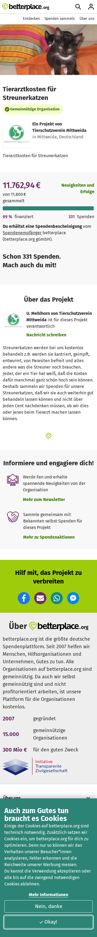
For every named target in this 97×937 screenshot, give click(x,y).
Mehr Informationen (48, 894)
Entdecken (31, 18)
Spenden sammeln (59, 18)
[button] (24, 598)
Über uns (86, 18)
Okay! (50, 922)
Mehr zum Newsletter (44, 499)
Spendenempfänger (22, 232)
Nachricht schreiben (46, 334)
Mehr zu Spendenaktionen (49, 537)
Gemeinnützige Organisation (35, 109)
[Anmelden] (91, 6)
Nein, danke (48, 906)
